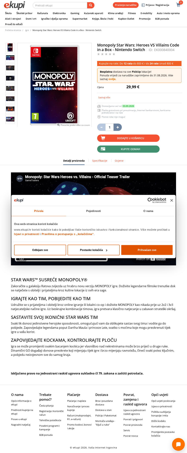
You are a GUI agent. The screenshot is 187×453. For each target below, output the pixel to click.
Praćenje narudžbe (125, 5)
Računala (42, 13)
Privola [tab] (38, 210)
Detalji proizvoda (74, 162)
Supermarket (79, 18)
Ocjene (119, 160)
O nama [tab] (148, 210)
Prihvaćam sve (147, 249)
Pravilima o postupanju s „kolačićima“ (68, 234)
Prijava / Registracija (157, 5)
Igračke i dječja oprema (54, 18)
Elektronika (59, 13)
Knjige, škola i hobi (102, 18)
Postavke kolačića (91, 249)
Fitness (132, 13)
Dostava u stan (103, 410)
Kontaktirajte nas (160, 426)
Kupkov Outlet (126, 18)
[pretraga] (90, 5)
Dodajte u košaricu (130, 138)
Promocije (144, 18)
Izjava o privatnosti (161, 406)
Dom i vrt (31, 18)
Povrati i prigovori (133, 419)
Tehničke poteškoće (50, 420)
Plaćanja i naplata (76, 400)
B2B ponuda (162, 18)
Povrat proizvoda (132, 424)
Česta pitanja (46, 405)
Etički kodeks (158, 421)
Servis (126, 430)
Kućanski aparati (93, 13)
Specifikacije (99, 160)
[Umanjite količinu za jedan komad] (101, 127)
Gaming (74, 13)
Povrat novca (130, 435)
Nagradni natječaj (20, 424)
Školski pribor (24, 13)
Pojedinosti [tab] (93, 210)
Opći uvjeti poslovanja (163, 400)
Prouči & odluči (14, 24)
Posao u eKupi (19, 419)
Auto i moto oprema (168, 13)
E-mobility (146, 13)
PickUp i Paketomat (106, 415)
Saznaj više (104, 97)
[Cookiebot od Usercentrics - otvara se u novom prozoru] (150, 200)
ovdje (111, 79)
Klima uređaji (115, 13)
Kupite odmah (130, 149)
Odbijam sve (40, 249)
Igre (27, 30)
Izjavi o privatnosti (26, 234)
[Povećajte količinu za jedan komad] (118, 127)
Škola (8, 13)
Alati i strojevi (13, 18)
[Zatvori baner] (171, 200)
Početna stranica (13, 30)
